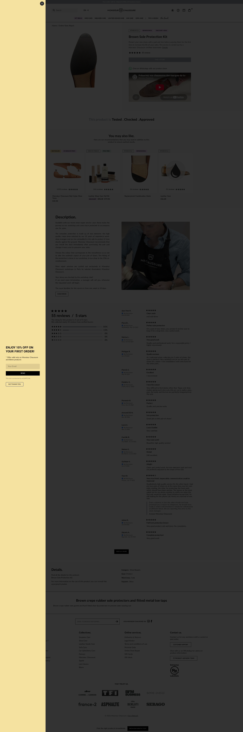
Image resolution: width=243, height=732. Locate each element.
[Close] (42, 4)
